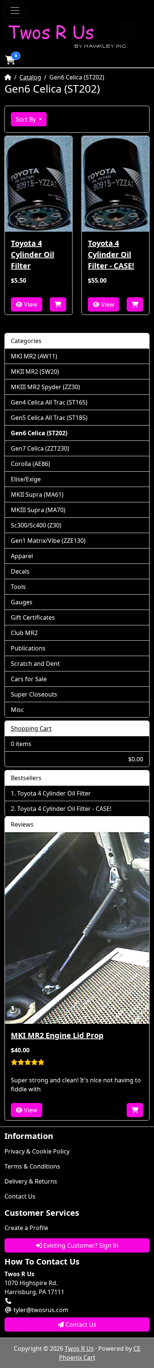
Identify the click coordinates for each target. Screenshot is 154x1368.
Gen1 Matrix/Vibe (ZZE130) (48, 540)
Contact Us (20, 1196)
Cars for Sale (29, 679)
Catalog (30, 77)
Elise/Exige (26, 479)
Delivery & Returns (30, 1181)
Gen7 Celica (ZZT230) (40, 448)
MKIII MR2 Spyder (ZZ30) (45, 387)
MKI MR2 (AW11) (34, 356)
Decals (20, 571)
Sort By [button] (26, 119)
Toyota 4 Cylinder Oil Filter (32, 254)
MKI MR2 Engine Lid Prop (57, 1035)
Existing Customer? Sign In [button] (80, 1245)
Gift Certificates (33, 617)
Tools (18, 587)
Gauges (22, 602)
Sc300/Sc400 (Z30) (36, 525)
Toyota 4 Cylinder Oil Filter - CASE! (111, 254)
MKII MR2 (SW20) (35, 371)
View (29, 304)
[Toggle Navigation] (14, 10)
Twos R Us (79, 1348)
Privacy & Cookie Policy (37, 1151)
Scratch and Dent (35, 663)
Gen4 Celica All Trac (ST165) (49, 402)
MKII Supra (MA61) (37, 494)
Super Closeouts (34, 694)
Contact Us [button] (80, 1324)
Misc (17, 710)
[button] (10, 59)
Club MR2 (24, 633)
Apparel (22, 556)
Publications (28, 648)
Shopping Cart (31, 728)
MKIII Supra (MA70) (38, 510)
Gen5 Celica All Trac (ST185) (49, 418)
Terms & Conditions (32, 1166)
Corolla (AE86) (30, 464)
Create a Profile (26, 1228)
